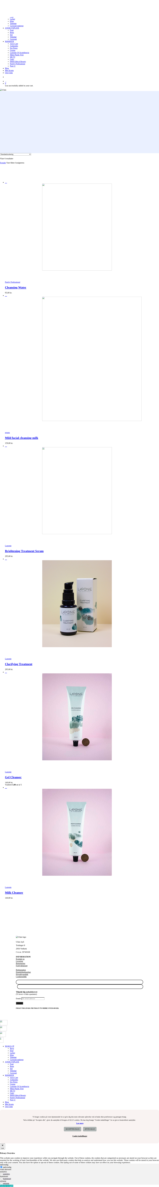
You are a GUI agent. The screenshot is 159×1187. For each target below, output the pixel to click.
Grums (12, 1084)
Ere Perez (14, 1082)
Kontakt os (20, 959)
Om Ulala (9, 1107)
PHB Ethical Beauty (18, 1095)
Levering (19, 961)
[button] (9, 276)
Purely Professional (17, 1098)
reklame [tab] (3, 1181)
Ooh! (12, 1093)
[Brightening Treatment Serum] (58, 533)
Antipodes (14, 1080)
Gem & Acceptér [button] (6, 1186)
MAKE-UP (9, 1046)
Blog (7, 1102)
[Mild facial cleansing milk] (73, 420)
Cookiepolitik (21, 977)
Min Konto (9, 1104)
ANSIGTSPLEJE (12, 1062)
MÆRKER (9, 1075)
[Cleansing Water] (58, 270)
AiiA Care (14, 1077)
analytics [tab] (3, 1172)
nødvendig (7, 1167)
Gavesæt (13, 1073)
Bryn (12, 1048)
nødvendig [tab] (4, 1165)
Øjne (12, 1055)
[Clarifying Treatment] (58, 646)
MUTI (12, 1091)
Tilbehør (13, 1057)
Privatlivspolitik (22, 974)
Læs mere (79, 1123)
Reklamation (21, 970)
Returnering (20, 963)
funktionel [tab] (4, 1176)
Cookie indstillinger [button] (79, 1136)
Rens (12, 1066)
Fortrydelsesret (21, 966)
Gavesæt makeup (16, 1060)
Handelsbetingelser (23, 972)
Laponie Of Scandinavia (19, 1086)
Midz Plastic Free (17, 1089)
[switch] (1, 1174)
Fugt (12, 1064)
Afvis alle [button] (90, 1129)
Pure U (13, 1100)
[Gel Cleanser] (58, 760)
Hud (11, 1051)
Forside (3, 163)
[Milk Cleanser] (58, 875)
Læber (12, 1053)
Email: (18, 998)
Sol (11, 1069)
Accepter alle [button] (73, 1129)
